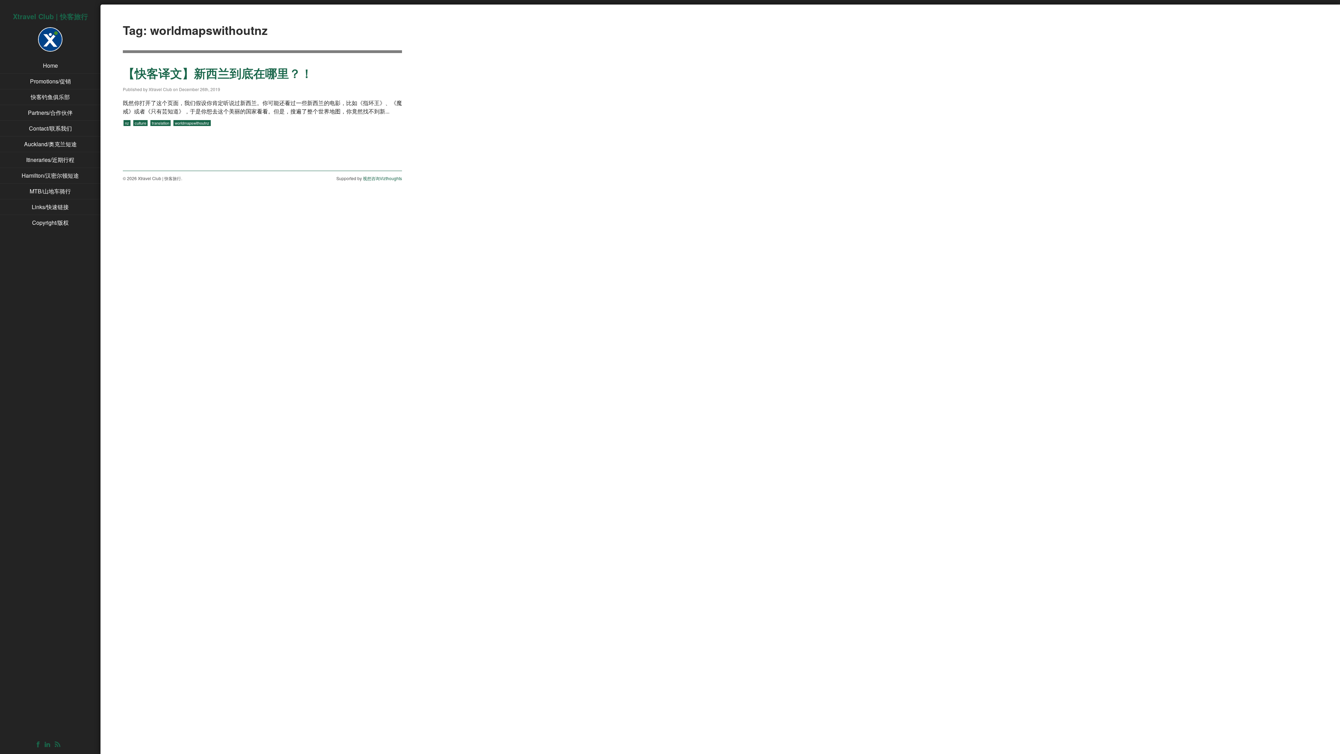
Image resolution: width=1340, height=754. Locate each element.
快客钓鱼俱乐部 (50, 97)
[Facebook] (40, 745)
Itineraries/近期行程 (50, 160)
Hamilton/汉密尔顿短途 (50, 175)
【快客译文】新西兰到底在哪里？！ (218, 73)
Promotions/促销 (50, 81)
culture (140, 123)
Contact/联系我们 (50, 128)
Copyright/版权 (50, 223)
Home (50, 65)
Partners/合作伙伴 (50, 113)
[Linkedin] (49, 745)
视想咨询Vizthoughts (382, 178)
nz (127, 123)
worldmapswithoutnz (192, 123)
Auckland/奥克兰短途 (50, 144)
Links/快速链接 (50, 207)
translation (160, 123)
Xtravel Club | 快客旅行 (50, 16)
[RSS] (59, 745)
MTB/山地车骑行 (50, 191)
